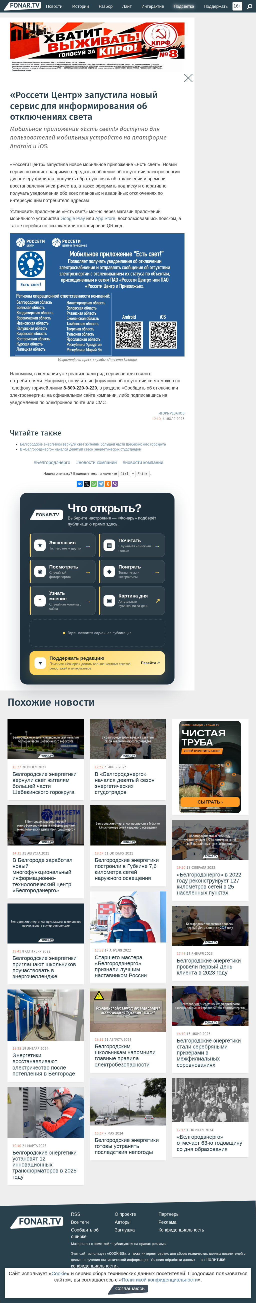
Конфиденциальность (181, 1230)
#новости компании (143, 463)
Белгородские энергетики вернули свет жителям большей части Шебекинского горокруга (93, 444)
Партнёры (169, 1214)
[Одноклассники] (108, 484)
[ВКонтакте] (80, 484)
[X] (87, 484)
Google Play (72, 219)
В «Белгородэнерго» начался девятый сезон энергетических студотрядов (80, 449)
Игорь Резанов (171, 413)
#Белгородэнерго (52, 463)
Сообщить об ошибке (84, 1233)
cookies (116, 1253)
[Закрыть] (188, 78)
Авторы (122, 1222)
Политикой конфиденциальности (160, 1279)
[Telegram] (101, 484)
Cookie (59, 1273)
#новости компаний (96, 463)
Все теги (80, 1222)
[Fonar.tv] (22, 6)
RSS (75, 1214)
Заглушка (125, 1230)
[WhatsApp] (94, 484)
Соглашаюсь (129, 1288)
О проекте (125, 1214)
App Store (105, 219)
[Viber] (115, 484)
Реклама (167, 1222)
